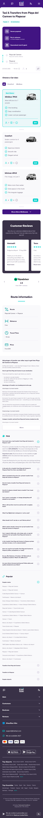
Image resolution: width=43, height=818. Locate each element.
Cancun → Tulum (7, 619)
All (4, 84)
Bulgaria (36, 788)
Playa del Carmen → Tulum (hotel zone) (13, 608)
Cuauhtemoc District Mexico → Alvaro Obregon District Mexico (19, 604)
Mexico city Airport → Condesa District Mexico (14, 637)
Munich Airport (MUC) (23, 772)
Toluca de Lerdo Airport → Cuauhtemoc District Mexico (17, 655)
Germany (4, 790)
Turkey (16, 785)
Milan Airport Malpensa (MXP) (10, 774)
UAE (22, 788)
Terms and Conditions (24, 805)
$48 (35, 200)
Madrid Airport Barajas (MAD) (10, 767)
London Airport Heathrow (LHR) (10, 776)
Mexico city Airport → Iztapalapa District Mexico (15, 648)
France (34, 785)
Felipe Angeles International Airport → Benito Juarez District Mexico (20, 630)
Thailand (12, 788)
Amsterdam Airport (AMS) (9, 772)
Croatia (31, 788)
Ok (39, 814)
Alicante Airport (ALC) (34, 764)
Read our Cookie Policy (21, 815)
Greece (29, 785)
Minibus (19, 84)
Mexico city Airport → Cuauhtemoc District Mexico (16, 622)
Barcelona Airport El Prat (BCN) (27, 767)
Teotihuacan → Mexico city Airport (11, 597)
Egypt (26, 788)
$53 (35, 123)
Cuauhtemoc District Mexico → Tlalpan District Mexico (17, 615)
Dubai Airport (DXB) (22, 764)
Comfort (11, 84)
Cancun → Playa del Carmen (10, 590)
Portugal (10, 790)
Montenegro (5, 788)
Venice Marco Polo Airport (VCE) (27, 774)
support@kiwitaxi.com (13, 731)
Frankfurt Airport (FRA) (30, 769)
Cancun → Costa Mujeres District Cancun (13, 612)
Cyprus (18, 788)
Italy (24, 785)
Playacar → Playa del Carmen (10, 586)
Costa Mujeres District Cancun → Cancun (13, 593)
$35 (35, 163)
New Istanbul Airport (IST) (9, 764)
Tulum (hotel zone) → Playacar (10, 626)
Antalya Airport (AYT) (30, 761)
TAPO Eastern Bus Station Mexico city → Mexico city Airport (18, 644)
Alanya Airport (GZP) (18, 761)
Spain (20, 785)
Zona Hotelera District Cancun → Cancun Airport (15, 633)
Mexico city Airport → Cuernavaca (11, 659)
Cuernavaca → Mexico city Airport (11, 641)
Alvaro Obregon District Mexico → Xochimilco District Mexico (18, 601)
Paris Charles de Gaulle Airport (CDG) (12, 769)
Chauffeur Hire (11, 723)
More (21, 776)
